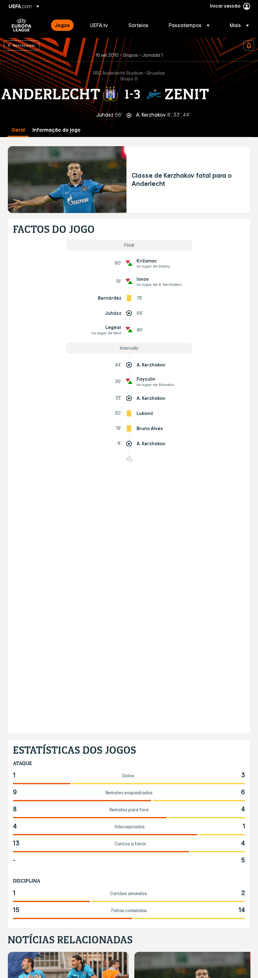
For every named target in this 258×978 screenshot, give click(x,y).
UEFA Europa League (22, 25)
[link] (62, 25)
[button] (189, 25)
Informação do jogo (56, 130)
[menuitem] (64, 25)
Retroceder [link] (24, 45)
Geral (18, 130)
